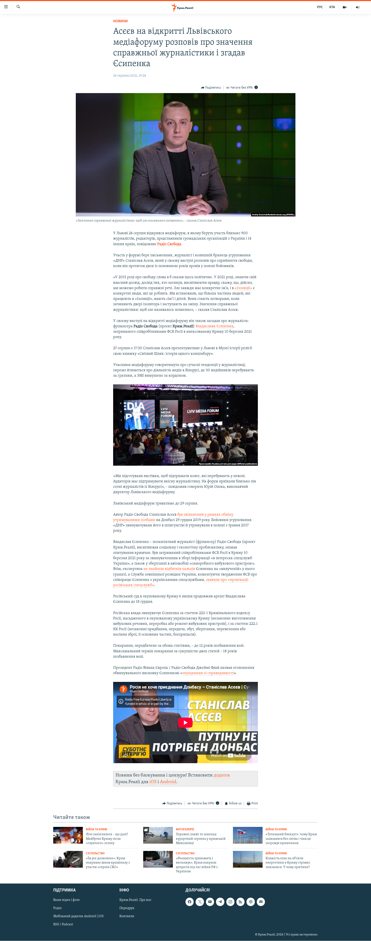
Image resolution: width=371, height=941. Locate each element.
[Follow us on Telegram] (220, 902)
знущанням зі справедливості (208, 673)
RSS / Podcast (63, 924)
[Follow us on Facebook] (190, 902)
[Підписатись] (261, 902)
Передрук (126, 908)
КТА (332, 7)
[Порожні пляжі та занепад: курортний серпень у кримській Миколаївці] (158, 835)
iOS (153, 782)
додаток (222, 775)
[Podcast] (250, 902)
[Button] (211, 88)
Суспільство (95, 853)
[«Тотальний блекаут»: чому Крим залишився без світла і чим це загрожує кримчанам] (248, 835)
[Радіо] (357, 7)
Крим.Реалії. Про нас (135, 900)
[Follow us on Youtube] (210, 902)
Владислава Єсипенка (214, 326)
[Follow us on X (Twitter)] (200, 902)
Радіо (57, 908)
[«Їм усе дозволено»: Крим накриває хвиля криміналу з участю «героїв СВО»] (68, 859)
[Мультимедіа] (344, 7)
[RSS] (240, 902)
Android (168, 782)
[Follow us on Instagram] (230, 902)
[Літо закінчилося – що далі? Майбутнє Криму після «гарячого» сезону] (68, 835)
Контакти (126, 916)
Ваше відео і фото (66, 900)
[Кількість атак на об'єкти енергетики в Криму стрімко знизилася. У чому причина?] (248, 859)
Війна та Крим (96, 829)
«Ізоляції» (243, 288)
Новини (120, 21)
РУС (320, 7)
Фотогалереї (185, 829)
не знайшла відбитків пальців (169, 569)
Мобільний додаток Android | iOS (78, 916)
